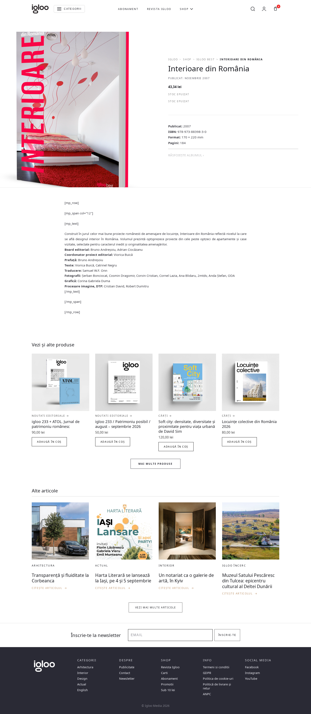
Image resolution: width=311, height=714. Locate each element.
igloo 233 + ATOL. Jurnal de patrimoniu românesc (56, 424)
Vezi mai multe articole (155, 607)
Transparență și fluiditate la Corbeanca (60, 578)
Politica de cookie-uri (218, 679)
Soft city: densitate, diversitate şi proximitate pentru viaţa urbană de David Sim (186, 426)
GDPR (207, 673)
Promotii (167, 684)
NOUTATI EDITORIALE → (50, 416)
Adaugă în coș (49, 442)
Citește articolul (49, 588)
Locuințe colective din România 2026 (249, 424)
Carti (164, 673)
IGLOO (173, 59)
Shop (184, 9)
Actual (81, 684)
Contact (124, 673)
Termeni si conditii (216, 667)
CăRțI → (165, 416)
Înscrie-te (227, 635)
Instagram (252, 673)
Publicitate (126, 667)
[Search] (253, 9)
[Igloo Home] (40, 9)
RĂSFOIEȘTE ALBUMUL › (186, 155)
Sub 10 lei (168, 690)
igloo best (206, 59)
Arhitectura (85, 667)
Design (82, 679)
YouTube (251, 679)
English (82, 690)
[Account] (264, 9)
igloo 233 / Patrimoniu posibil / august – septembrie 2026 (122, 424)
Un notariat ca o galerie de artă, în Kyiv (186, 578)
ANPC (207, 694)
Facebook (252, 667)
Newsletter (127, 679)
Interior (82, 673)
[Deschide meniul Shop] (191, 9)
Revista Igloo (159, 9)
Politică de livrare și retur (217, 686)
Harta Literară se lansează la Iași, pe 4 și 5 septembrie (123, 578)
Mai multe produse (155, 464)
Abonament (128, 9)
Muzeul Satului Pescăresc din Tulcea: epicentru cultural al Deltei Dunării (248, 580)
